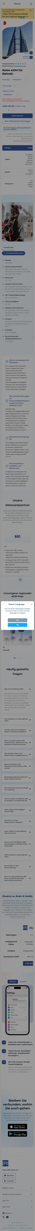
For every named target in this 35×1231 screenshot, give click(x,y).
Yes (17, 625)
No (17, 620)
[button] (32, 604)
